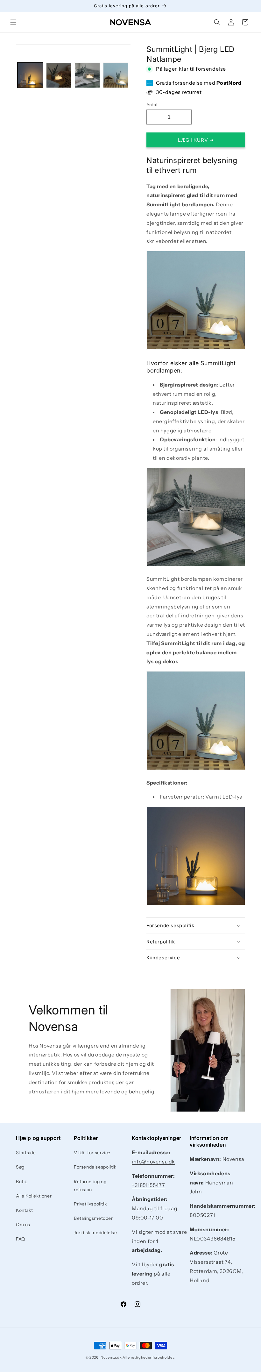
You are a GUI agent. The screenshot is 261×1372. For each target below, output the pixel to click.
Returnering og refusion (90, 1185)
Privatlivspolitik (90, 1204)
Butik (21, 1181)
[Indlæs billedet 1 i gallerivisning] (30, 75)
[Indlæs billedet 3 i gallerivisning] (87, 75)
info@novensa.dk (153, 1161)
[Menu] (13, 22)
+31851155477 (148, 1185)
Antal (151, 104)
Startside (26, 1152)
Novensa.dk (111, 1357)
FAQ (20, 1239)
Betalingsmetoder (93, 1218)
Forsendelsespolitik (95, 1167)
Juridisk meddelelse (95, 1232)
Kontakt (24, 1210)
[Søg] (217, 22)
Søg (20, 1167)
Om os (23, 1224)
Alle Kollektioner (34, 1196)
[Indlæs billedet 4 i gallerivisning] (116, 75)
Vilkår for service (92, 1152)
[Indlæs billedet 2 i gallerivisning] (59, 75)
